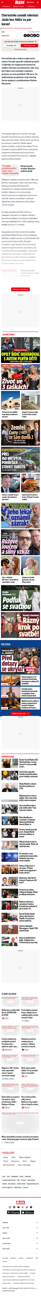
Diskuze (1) (5, 35)
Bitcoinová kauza (9, 1165)
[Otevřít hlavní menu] (2, 2)
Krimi (24, 1161)
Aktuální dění (8, 1152)
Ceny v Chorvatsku (24, 1165)
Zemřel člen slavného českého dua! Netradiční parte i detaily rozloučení (28, 774)
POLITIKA (5, 644)
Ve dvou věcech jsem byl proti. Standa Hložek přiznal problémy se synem (28, 833)
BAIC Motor (18, 1187)
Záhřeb (4, 1184)
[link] (10, 1207)
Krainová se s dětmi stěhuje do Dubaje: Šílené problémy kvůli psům (28, 892)
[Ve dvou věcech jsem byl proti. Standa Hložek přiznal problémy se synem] (10, 833)
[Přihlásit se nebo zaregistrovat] (38, 2)
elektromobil (21, 1184)
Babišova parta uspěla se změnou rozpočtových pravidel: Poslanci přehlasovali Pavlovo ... (30, 704)
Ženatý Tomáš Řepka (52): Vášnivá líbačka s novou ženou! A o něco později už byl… (28, 763)
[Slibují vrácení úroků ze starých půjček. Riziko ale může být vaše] (10, 845)
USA (18, 1180)
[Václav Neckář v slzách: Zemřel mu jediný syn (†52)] (10, 787)
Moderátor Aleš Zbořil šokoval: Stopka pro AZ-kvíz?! (28, 880)
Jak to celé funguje (20, 49)
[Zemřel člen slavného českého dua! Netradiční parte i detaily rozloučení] (10, 775)
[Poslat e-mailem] (37, 35)
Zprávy (5, 1157)
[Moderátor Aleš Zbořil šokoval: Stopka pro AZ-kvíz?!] (10, 881)
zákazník (28, 1176)
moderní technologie (8, 1180)
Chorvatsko (31, 1180)
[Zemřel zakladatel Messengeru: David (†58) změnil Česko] (10, 929)
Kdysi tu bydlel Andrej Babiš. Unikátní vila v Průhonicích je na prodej (28, 940)
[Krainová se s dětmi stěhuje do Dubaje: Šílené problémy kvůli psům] (10, 893)
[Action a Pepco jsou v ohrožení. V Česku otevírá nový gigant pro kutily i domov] (10, 869)
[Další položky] (38, 6)
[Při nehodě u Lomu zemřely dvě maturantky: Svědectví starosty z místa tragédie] (10, 857)
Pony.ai (25, 1187)
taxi (8, 1176)
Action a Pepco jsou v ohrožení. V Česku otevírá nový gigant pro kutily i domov (28, 869)
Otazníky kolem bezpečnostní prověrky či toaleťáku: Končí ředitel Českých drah (30, 692)
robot (21, 1176)
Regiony (33, 1161)
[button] (13, 1212)
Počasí (5, 1161)
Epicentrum (15, 1161)
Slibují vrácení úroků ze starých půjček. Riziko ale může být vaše (28, 844)
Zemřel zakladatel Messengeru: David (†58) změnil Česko (28, 928)
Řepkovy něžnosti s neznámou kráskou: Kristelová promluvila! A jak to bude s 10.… (28, 905)
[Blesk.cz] (20, 2)
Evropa (23, 1180)
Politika (4, 684)
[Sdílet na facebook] (25, 35)
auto (3, 1176)
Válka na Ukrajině (24, 1157)
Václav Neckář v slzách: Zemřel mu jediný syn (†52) (27, 786)
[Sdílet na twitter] (28, 35)
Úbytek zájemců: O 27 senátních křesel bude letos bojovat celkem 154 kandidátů (30, 680)
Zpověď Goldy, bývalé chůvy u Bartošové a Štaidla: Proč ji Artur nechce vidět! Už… (27, 917)
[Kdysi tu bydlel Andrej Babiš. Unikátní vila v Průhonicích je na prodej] (10, 941)
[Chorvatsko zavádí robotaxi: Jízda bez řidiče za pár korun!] (16, 28)
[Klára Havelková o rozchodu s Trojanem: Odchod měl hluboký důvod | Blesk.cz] (10, 820)
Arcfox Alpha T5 (7, 1187)
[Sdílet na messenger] (31, 35)
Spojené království (33, 1184)
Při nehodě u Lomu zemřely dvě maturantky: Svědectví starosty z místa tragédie (28, 857)
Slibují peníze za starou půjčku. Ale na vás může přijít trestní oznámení (28, 797)
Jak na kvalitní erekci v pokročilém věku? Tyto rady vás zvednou (27, 807)
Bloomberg (11, 1184)
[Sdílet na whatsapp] (34, 35)
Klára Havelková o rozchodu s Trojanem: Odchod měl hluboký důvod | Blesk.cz (27, 821)
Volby (13, 1157)
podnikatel (14, 1176)
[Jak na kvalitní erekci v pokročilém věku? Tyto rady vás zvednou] (10, 809)
